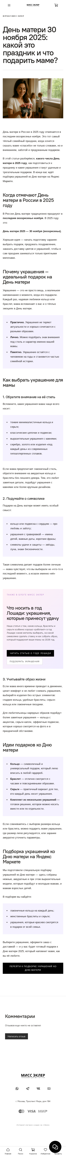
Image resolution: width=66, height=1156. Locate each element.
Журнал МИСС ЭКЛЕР (13, 16)
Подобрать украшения (25, 661)
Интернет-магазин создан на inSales (33, 1125)
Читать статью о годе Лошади (30, 653)
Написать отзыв (16, 1036)
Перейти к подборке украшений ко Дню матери (33, 968)
